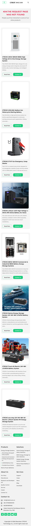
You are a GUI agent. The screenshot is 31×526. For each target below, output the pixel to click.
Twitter (5, 514)
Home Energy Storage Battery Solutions (23, 451)
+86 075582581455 (8, 503)
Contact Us (18, 74)
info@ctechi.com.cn (9, 500)
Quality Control (5, 485)
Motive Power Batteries (7, 467)
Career (3, 490)
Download (19, 485)
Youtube (12, 514)
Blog (18, 483)
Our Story (3, 475)
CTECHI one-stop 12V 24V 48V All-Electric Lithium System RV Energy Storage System (14, 419)
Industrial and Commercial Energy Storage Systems (8, 458)
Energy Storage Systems (7, 450)
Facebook (2, 514)
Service (3, 487)
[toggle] (4, 2)
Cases (18, 478)
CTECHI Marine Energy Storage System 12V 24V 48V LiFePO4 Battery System (15, 315)
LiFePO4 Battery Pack (7, 463)
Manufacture (4, 478)
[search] (28, 2)
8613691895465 (8, 505)
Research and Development (7, 481)
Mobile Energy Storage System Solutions (23, 460)
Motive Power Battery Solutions (23, 464)
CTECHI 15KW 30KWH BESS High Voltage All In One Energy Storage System (14, 59)
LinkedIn (9, 514)
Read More (7, 74)
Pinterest (15, 514)
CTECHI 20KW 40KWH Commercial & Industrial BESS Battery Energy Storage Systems (15, 264)
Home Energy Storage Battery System (8, 453)
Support (19, 475)
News (18, 480)
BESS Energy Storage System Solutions (23, 455)
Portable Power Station (8, 465)
